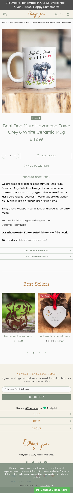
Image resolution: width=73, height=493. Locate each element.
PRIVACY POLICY (28, 485)
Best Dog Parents (16, 22)
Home (4, 22)
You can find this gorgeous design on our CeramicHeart (26, 222)
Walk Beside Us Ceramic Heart (55, 336)
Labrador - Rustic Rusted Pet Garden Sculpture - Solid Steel (18, 336)
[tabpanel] (18, 322)
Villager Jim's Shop (36, 14)
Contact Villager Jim (53, 489)
